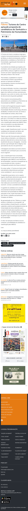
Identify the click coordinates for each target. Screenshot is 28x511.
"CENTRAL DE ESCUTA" (20, 433)
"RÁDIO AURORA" (5, 439)
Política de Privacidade (6, 412)
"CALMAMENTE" (5, 454)
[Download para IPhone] (14, 501)
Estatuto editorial (5, 404)
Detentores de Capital (6, 407)
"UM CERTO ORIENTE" (20, 454)
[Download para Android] (13, 498)
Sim (15, 15)
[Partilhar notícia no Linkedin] (6, 36)
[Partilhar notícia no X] (5, 36)
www (8, 361)
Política (6, 22)
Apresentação (4, 402)
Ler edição (21, 361)
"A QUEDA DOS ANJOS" (21, 451)
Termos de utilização (6, 414)
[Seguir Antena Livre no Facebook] (2, 420)
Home (2, 22)
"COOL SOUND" (5, 436)
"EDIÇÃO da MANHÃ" (6, 433)
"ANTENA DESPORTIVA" (21, 442)
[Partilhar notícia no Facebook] (3, 36)
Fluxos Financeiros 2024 (7, 409)
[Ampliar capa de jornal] (14, 343)
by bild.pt (3, 508)
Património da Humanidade (17, 243)
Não (10, 15)
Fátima (4, 243)
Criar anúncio (4, 487)
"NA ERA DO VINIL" (6, 447)
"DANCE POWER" (19, 436)
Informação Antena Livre (7, 469)
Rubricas (3, 472)
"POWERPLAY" (18, 447)
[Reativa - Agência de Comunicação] (14, 313)
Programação (4, 467)
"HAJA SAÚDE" (4, 457)
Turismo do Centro (7, 245)
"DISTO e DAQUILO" (20, 439)
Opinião (3, 474)
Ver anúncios (4, 484)
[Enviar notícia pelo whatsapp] (8, 36)
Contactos (3, 417)
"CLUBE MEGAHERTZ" (6, 451)
